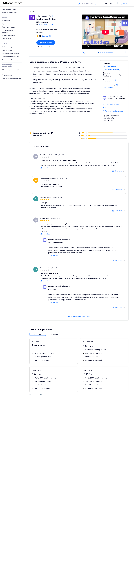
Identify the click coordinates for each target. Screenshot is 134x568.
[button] (115, 80)
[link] (12, 9)
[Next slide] (126, 52)
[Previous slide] (83, 52)
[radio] (38, 334)
